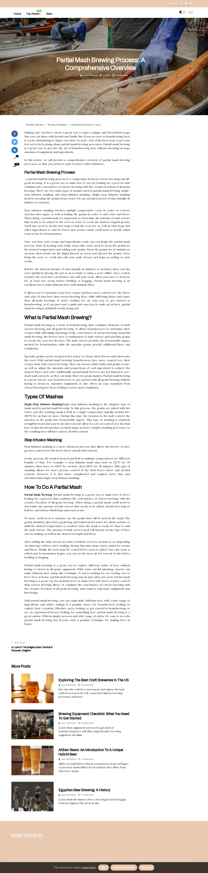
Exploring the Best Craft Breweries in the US (93, 680)
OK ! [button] (103, 867)
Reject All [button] (146, 867)
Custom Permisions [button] (124, 867)
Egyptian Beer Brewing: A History (84, 790)
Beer (49, 13)
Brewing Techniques (57, 124)
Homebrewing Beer (35, 124)
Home (17, 13)
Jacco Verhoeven (90, 75)
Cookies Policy (88, 867)
